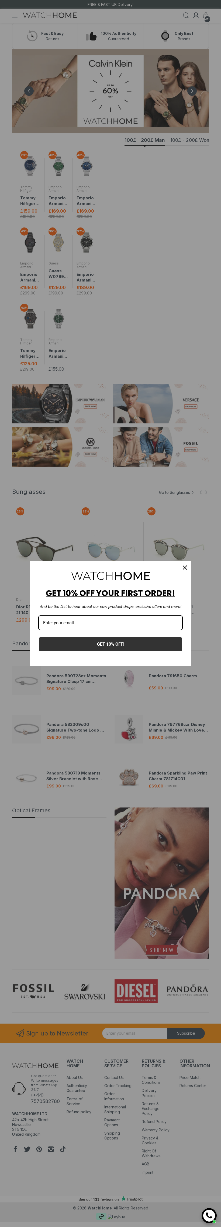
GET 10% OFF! (110, 644)
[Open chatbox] (209, 1215)
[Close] (184, 567)
